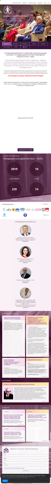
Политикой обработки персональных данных (18, 478)
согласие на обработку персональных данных (15, 468)
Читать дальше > (21, 376)
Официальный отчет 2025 (25, 150)
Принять (5, 480)
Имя (4, 453)
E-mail (5, 458)
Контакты (4, 483)
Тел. (4, 463)
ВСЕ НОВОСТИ (44, 407)
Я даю (14, 468)
